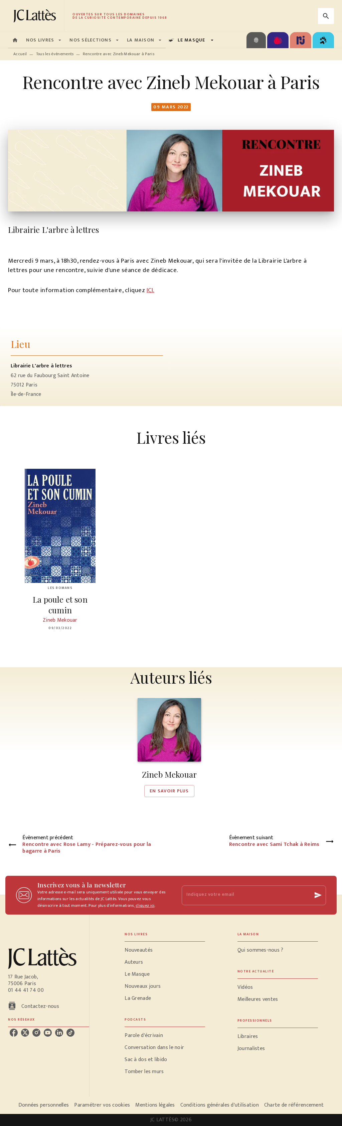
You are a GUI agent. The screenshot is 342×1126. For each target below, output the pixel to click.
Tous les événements (55, 54)
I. (153, 290)
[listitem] (13, 1032)
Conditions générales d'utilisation (219, 1105)
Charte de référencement (294, 1105)
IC (149, 290)
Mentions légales (155, 1105)
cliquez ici (145, 905)
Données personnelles (43, 1105)
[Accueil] (36, 16)
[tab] (15, 40)
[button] (169, 747)
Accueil (20, 54)
